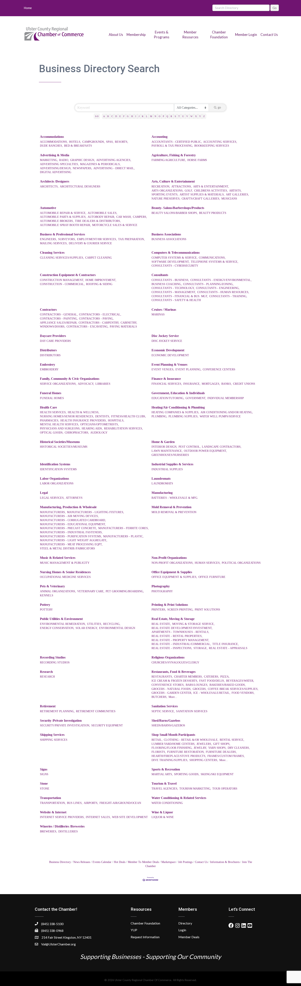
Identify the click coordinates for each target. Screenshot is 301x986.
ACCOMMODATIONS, (54, 141)
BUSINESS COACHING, (167, 284)
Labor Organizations (54, 478)
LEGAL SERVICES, (52, 497)
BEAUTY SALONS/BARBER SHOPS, (175, 213)
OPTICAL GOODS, (51, 432)
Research (46, 671)
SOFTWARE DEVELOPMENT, (171, 261)
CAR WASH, (124, 216)
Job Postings (185, 862)
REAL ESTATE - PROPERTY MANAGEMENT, (180, 640)
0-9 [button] (96, 116)
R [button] (171, 116)
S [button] (175, 116)
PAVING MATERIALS (123, 326)
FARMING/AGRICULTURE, (169, 160)
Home (28, 8)
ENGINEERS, (48, 239)
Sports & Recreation (166, 769)
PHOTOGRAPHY (162, 591)
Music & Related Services (57, 557)
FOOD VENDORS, (243, 692)
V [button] (187, 116)
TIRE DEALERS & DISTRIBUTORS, (98, 221)
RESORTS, (121, 141)
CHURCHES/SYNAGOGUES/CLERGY (175, 662)
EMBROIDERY (49, 369)
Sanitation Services (165, 706)
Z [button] (204, 116)
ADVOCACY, (86, 383)
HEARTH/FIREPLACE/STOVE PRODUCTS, (179, 756)
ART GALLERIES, (237, 194)
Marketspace (168, 862)
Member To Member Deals (143, 862)
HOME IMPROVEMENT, (100, 280)
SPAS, (110, 141)
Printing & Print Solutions (170, 604)
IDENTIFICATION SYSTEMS (58, 469)
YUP (134, 930)
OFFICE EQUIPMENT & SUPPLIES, (174, 577)
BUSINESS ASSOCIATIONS (169, 239)
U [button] (183, 116)
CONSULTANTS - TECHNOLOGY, (173, 288)
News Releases (81, 862)
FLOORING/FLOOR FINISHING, (172, 747)
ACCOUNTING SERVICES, (220, 141)
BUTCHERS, (159, 696)
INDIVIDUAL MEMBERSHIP (225, 398)
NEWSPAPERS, (82, 168)
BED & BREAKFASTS (78, 145)
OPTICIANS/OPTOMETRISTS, (99, 424)
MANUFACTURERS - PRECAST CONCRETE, (68, 528)
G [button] (128, 116)
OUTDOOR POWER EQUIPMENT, (205, 450)
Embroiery (47, 364)
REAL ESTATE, (161, 623)
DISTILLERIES (68, 831)
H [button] (132, 116)
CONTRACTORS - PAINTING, (59, 318)
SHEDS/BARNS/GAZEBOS (168, 725)
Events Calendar (102, 862)
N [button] (155, 116)
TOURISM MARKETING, (195, 788)
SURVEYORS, (67, 239)
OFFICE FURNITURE (211, 577)
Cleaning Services (52, 252)
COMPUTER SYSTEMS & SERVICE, (175, 257)
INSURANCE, (191, 383)
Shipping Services (52, 734)
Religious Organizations (168, 657)
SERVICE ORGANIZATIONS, (58, 383)
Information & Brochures (225, 862)
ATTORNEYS (74, 497)
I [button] (135, 116)
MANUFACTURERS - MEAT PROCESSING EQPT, (71, 544)
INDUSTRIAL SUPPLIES (167, 469)
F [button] (123, 116)
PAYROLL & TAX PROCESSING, (172, 145)
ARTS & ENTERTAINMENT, (211, 186)
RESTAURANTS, (162, 676)
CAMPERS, (140, 216)
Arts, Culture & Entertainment (173, 181)
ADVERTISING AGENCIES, (113, 160)
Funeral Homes (50, 393)
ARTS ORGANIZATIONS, (167, 190)
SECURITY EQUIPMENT (107, 725)
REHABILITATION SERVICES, (123, 428)
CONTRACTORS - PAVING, (96, 318)
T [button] (179, 116)
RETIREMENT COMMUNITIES (95, 711)
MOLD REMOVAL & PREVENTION (174, 512)
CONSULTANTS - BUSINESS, (170, 280)
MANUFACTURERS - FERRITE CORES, (123, 528)
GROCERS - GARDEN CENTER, (172, 692)
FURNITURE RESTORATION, (186, 751)
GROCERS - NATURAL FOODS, (171, 688)
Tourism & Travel (164, 783)
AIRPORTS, (91, 803)
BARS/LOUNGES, (197, 684)
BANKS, (226, 383)
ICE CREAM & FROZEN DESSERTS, (175, 680)
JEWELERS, (204, 743)
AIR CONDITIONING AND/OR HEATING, (226, 412)
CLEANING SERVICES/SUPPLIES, (62, 257)
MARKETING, (49, 160)
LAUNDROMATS (162, 483)
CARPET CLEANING (98, 257)
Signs (43, 769)
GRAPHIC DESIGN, (82, 160)
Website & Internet (53, 812)
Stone (44, 783)
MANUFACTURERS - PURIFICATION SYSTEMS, (71, 536)
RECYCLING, (111, 623)
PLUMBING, (159, 416)
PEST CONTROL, (190, 446)
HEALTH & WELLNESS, (83, 412)
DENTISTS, (102, 416)
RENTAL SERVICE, (232, 739)
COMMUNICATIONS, (212, 257)
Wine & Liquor (162, 812)
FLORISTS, (159, 751)
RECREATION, (161, 186)
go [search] (219, 107)
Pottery (45, 604)
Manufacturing (162, 492)
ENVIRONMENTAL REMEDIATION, (63, 623)
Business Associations (166, 234)
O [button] (159, 116)
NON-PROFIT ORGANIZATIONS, (173, 562)
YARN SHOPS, (217, 747)
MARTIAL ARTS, (162, 774)
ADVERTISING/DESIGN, (55, 168)
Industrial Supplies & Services (172, 464)
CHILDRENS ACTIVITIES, (211, 190)
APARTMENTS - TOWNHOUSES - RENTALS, (180, 631)
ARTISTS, (235, 190)
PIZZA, (225, 676)
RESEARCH (47, 676)
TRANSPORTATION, (53, 803)
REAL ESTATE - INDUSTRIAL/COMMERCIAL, (181, 644)
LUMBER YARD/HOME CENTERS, (173, 743)
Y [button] (200, 116)
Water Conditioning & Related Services (179, 798)
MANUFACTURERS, (53, 512)
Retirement (47, 706)
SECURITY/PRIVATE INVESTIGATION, (65, 725)
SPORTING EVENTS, (165, 194)
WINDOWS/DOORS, (52, 326)
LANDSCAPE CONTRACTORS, (221, 446)
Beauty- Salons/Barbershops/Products (178, 208)
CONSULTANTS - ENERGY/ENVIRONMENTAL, (221, 280)
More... (173, 696)
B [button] (108, 116)
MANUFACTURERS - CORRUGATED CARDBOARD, (73, 520)
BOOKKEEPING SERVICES (211, 145)
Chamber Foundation (145, 923)
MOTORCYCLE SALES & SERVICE (114, 225)
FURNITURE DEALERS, (221, 751)
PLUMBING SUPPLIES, (183, 416)
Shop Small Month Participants (173, 734)
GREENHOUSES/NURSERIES (170, 454)
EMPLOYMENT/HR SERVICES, (97, 239)
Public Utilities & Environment (61, 619)
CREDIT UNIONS (244, 383)
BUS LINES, (75, 803)
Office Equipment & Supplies (172, 572)
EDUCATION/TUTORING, (168, 398)
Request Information (145, 937)
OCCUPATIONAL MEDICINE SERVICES (65, 577)
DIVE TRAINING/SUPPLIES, (170, 760)
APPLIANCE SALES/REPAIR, (58, 322)
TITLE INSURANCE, (225, 644)
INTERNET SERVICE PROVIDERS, (62, 817)
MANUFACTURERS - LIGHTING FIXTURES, (95, 512)
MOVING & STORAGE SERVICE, (193, 623)
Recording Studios (53, 657)
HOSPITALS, (116, 420)
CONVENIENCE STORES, (168, 684)
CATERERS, (211, 676)
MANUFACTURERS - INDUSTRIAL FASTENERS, (71, 532)
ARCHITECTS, (49, 186)
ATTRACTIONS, (181, 186)
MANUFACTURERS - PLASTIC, (123, 536)
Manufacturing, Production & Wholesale (68, 507)
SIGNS (44, 774)
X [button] (196, 116)
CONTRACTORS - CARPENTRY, (99, 322)
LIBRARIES (102, 383)
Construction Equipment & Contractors (68, 275)
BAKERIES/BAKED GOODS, (227, 684)
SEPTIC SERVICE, (163, 711)
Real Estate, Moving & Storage (173, 619)
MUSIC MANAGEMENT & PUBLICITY (64, 562)
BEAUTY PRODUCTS (212, 213)
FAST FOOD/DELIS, (212, 680)
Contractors (48, 309)
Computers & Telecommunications (176, 252)
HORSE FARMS (197, 160)
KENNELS (46, 595)
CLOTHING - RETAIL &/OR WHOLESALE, (191, 739)
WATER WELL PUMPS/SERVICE (220, 416)
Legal (44, 492)
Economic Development (168, 350)
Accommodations (52, 136)
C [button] (112, 116)
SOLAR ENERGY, (87, 628)
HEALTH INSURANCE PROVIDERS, (83, 420)
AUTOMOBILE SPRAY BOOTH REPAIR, (65, 225)
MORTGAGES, (211, 383)
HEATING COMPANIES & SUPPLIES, (175, 412)
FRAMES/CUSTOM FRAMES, (226, 756)
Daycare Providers (53, 336)
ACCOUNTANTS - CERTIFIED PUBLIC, (177, 141)
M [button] (151, 116)
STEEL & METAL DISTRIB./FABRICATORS (67, 548)
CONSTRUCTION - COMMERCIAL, (62, 284)
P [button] (163, 116)
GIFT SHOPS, (221, 743)
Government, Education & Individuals (178, 393)
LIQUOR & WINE (163, 817)
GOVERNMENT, (196, 398)
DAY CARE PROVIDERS (55, 340)
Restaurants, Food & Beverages (174, 671)
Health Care (48, 407)
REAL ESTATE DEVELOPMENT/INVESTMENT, (182, 628)
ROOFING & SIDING (99, 284)
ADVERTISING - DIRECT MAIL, (114, 168)
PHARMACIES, (49, 420)
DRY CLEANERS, (239, 747)
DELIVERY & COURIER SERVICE (90, 243)
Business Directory (60, 862)
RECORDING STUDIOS (55, 662)
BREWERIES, (48, 831)
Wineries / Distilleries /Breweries (62, 826)
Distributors (48, 350)
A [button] (104, 116)
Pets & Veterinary (52, 586)
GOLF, (189, 190)
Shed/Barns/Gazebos (166, 720)
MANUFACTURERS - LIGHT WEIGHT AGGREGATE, (73, 540)
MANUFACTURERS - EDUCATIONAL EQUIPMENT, (73, 524)
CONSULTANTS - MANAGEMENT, (174, 292)
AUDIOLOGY (99, 432)
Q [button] (167, 116)
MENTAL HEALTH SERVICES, (59, 424)
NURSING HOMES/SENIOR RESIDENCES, (67, 416)
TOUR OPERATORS (224, 788)
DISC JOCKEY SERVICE (167, 340)
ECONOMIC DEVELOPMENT (170, 355)
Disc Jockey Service (165, 336)
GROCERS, (200, 688)
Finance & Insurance (166, 378)
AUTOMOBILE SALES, (102, 213)
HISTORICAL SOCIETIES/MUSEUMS (63, 446)
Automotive (48, 208)
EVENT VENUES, (163, 369)
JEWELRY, (200, 747)
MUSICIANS (229, 198)
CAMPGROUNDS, (93, 141)
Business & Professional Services (62, 234)
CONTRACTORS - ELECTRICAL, (100, 314)
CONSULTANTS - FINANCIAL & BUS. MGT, (180, 296)
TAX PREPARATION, (131, 239)
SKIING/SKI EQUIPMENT (217, 774)
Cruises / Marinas (164, 309)
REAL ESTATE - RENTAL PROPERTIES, (177, 636)
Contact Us (269, 34)
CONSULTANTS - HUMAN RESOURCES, (223, 292)
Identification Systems (55, 464)
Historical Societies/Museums (60, 442)
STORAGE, (201, 648)
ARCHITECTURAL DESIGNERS (80, 186)
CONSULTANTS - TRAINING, (228, 296)
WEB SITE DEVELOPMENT (130, 817)
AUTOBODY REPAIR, (101, 216)
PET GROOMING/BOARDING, (125, 591)
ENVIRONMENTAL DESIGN (117, 628)
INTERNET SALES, (98, 817)
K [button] (143, 116)
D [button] (116, 116)
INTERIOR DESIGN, (164, 446)
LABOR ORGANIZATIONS (57, 483)
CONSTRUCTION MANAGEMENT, (62, 280)
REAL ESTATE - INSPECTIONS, (172, 648)
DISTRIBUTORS (50, 355)
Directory (185, 923)
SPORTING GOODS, (186, 774)
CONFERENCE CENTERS (219, 369)
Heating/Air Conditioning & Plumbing (178, 407)
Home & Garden (163, 442)
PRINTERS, (159, 609)
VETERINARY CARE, (90, 591)
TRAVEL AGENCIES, (165, 788)
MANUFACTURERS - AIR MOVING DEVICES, (69, 516)
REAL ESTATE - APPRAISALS (228, 648)
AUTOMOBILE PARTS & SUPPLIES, (63, 216)
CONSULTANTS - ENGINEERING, (218, 288)
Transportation (50, 798)
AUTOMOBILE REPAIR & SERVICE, (63, 213)
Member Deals (188, 937)
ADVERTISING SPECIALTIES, (59, 164)
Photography (161, 586)
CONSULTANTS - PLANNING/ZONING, (208, 284)
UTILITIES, (94, 623)
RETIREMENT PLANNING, (57, 711)
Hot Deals (119, 862)
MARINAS (158, 314)
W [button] (191, 116)
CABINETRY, (129, 322)
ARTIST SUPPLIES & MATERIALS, (202, 194)
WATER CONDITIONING (167, 803)
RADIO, (64, 160)
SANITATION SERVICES (191, 711)
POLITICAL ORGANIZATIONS (241, 562)
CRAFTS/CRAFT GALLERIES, (201, 198)
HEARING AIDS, (92, 428)
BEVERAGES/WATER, (240, 680)
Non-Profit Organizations (169, 557)
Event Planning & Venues (169, 364)
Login (182, 930)
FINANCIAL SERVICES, (167, 383)
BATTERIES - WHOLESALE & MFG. (175, 497)
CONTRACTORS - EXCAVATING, (88, 326)
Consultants (160, 275)
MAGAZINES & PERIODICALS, (100, 164)
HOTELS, (75, 141)
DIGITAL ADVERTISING (55, 172)
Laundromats (161, 478)
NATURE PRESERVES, (166, 198)
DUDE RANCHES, (51, 145)
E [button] (120, 116)
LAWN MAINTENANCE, (167, 450)
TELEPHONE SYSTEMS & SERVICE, (214, 261)
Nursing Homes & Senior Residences (65, 572)
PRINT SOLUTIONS (207, 609)
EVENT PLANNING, (188, 369)
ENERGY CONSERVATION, (57, 628)
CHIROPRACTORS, (77, 432)
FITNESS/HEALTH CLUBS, (128, 416)
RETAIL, (157, 739)
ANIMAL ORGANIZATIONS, (58, 591)
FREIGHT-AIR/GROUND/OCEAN (120, 803)
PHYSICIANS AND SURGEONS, (60, 428)
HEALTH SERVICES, (53, 412)
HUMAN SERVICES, (208, 562)
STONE (44, 788)
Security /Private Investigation (61, 720)
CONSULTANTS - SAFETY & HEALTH (176, 300)
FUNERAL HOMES (52, 398)
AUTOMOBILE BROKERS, (57, 221)
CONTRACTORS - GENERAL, (59, 314)
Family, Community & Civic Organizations (69, 378)
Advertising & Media (54, 155)
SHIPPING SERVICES (53, 739)
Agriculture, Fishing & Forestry (174, 155)
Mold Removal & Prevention (171, 507)
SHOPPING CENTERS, (203, 760)
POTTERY (46, 609)
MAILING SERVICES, (54, 243)
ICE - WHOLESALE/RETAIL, (211, 692)
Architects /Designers (54, 181)
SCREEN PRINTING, (180, 609)
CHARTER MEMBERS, (188, 676)
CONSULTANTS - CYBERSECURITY (175, 265)
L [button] (146, 116)
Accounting (159, 136)
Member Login (246, 34)
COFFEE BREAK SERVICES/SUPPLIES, (233, 688)
